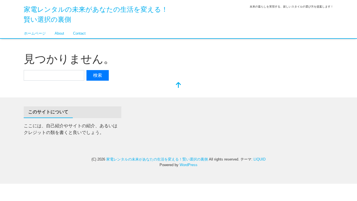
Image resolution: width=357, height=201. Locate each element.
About (59, 33)
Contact (79, 33)
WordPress (188, 165)
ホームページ (35, 33)
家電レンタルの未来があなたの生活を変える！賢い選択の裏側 (157, 159)
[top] (178, 85)
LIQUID (260, 159)
